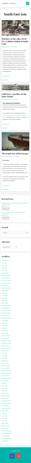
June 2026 (4, 265)
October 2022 (5, 375)
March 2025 (5, 303)
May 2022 (4, 388)
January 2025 (5, 308)
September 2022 (6, 378)
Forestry (5, 215)
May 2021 (4, 418)
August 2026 (5, 260)
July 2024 (4, 323)
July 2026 (4, 263)
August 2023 (5, 350)
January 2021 (5, 428)
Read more (6, 76)
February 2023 (6, 365)
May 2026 (4, 268)
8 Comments (13, 47)
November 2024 (6, 313)
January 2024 (5, 338)
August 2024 (5, 320)
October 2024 (5, 315)
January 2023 (5, 368)
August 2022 (5, 381)
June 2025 (4, 295)
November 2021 (6, 403)
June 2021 (4, 416)
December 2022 (6, 370)
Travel (4, 206)
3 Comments (15, 156)
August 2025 (5, 290)
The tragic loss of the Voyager (15, 153)
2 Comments (14, 99)
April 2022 (4, 391)
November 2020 (6, 433)
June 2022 (4, 386)
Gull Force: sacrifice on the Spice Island (14, 95)
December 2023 (6, 340)
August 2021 (5, 411)
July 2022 (4, 383)
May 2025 (4, 298)
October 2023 (5, 345)
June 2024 (4, 325)
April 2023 (4, 360)
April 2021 (4, 421)
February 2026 (6, 275)
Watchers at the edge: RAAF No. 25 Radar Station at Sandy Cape (15, 41)
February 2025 (6, 305)
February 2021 (5, 426)
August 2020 (5, 441)
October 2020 (5, 436)
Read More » (5, 80)
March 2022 (5, 393)
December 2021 (6, 401)
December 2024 (6, 310)
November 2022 (6, 373)
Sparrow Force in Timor (9, 115)
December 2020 (6, 431)
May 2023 (4, 358)
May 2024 (4, 328)
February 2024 (6, 335)
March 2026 (5, 273)
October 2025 (5, 285)
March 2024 (5, 333)
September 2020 (6, 438)
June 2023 (4, 355)
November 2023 (6, 343)
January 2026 (5, 278)
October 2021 (5, 406)
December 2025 (6, 280)
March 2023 (5, 363)
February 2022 (6, 396)
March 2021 (5, 423)
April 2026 (4, 270)
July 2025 (4, 293)
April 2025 (4, 300)
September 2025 (6, 288)
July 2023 (4, 353)
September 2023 (6, 348)
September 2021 (6, 408)
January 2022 (5, 398)
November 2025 (6, 283)
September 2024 (6, 318)
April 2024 (4, 330)
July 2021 (4, 413)
